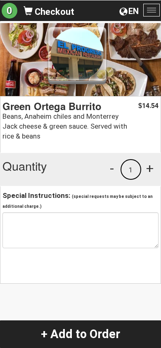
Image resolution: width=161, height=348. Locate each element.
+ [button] (150, 168)
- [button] (112, 168)
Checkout (53, 12)
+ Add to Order (80, 334)
